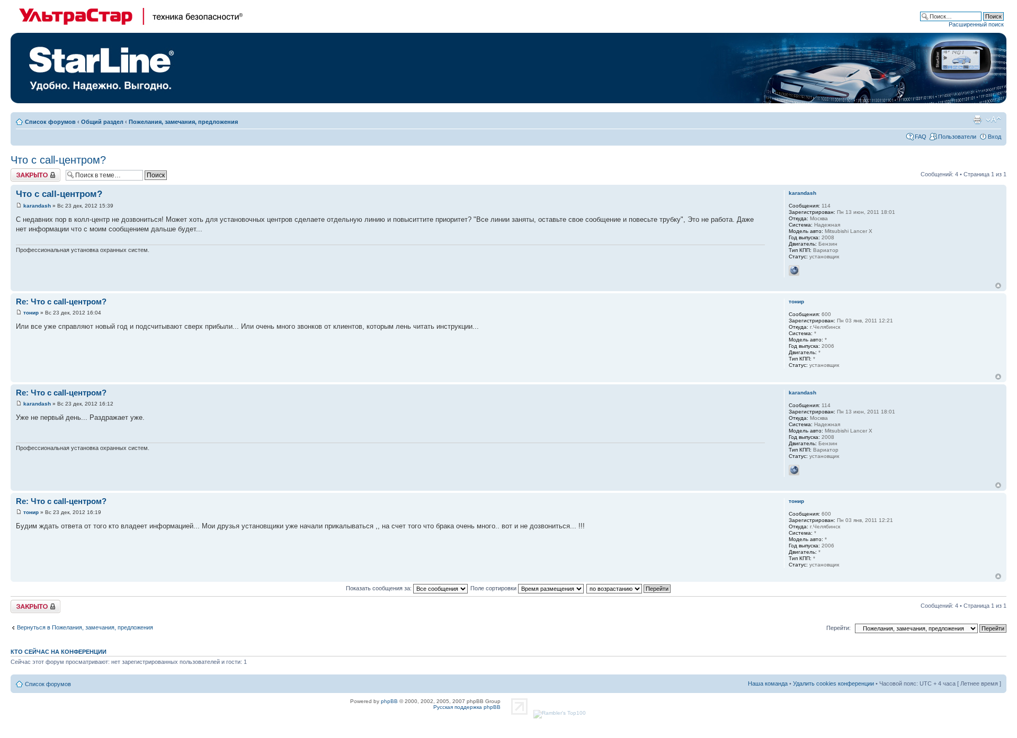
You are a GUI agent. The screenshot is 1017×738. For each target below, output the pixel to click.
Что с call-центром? (58, 160)
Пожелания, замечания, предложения (183, 122)
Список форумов (50, 122)
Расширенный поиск (976, 24)
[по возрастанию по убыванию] (629, 588)
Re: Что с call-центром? (61, 301)
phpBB (389, 701)
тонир (31, 313)
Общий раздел (102, 122)
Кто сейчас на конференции (58, 652)
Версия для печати (977, 119)
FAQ (920, 136)
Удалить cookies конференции (833, 683)
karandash (37, 206)
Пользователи (957, 136)
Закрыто (22, 171)
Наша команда (768, 683)
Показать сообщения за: (379, 588)
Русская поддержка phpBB (467, 707)
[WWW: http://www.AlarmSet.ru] (794, 270)
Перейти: (838, 628)
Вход (994, 136)
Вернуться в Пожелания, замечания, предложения (85, 627)
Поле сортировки (494, 588)
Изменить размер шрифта (993, 119)
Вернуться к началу (998, 286)
